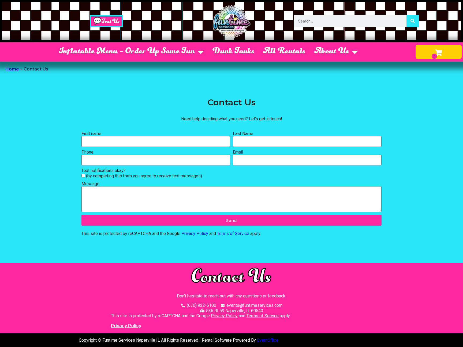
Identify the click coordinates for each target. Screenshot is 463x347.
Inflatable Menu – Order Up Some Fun (127, 52)
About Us (331, 52)
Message (90, 183)
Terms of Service (233, 233)
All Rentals (284, 52)
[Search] (412, 21)
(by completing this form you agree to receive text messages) (144, 175)
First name (91, 133)
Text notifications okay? (103, 170)
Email (238, 152)
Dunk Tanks (233, 52)
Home (12, 69)
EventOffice (267, 340)
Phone (87, 152)
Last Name (243, 133)
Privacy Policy (194, 233)
